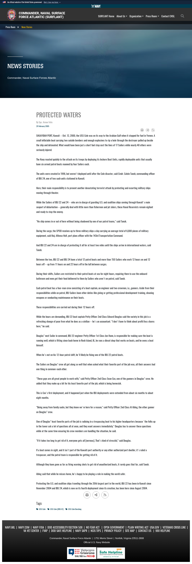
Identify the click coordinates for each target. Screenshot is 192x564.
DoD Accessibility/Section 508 (65, 527)
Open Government (114, 527)
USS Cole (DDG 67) (57, 509)
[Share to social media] (147, 130)
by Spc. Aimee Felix (44, 122)
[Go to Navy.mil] (96, 6)
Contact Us (144, 531)
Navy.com (23, 527)
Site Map (130, 531)
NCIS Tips (96, 531)
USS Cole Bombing (74, 509)
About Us (121, 16)
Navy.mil (10, 527)
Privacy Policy (113, 531)
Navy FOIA (38, 527)
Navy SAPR (81, 531)
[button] (52, 2)
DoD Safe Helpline (61, 531)
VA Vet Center (31, 531)
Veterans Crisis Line (174, 527)
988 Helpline (162, 531)
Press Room (151, 16)
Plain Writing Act (138, 527)
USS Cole (42, 509)
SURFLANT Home (106, 16)
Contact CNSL (168, 16)
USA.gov (154, 527)
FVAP (45, 531)
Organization (135, 16)
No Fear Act (93, 527)
